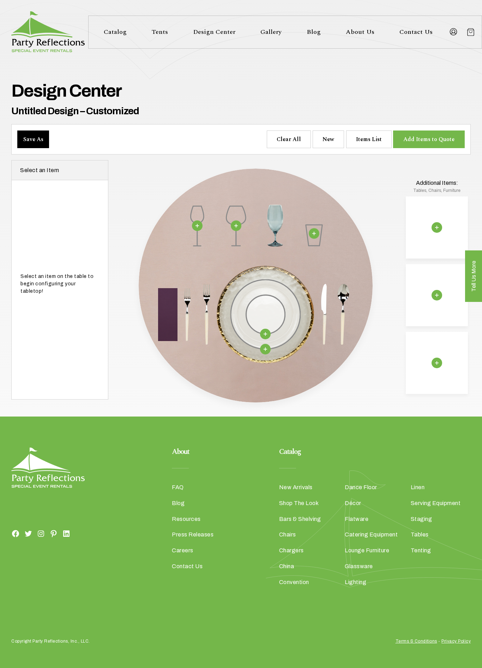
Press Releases (192, 535)
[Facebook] (15, 533)
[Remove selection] (197, 225)
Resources (186, 519)
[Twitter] (28, 533)
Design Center (214, 32)
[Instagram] (41, 533)
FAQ (178, 487)
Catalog (115, 32)
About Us (360, 32)
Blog (314, 32)
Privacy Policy (456, 641)
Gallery (271, 32)
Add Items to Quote (428, 139)
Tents (160, 32)
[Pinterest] (53, 533)
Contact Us (416, 32)
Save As (33, 139)
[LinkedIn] (66, 533)
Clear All (289, 139)
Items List (369, 139)
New (328, 139)
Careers (182, 550)
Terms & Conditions (416, 641)
